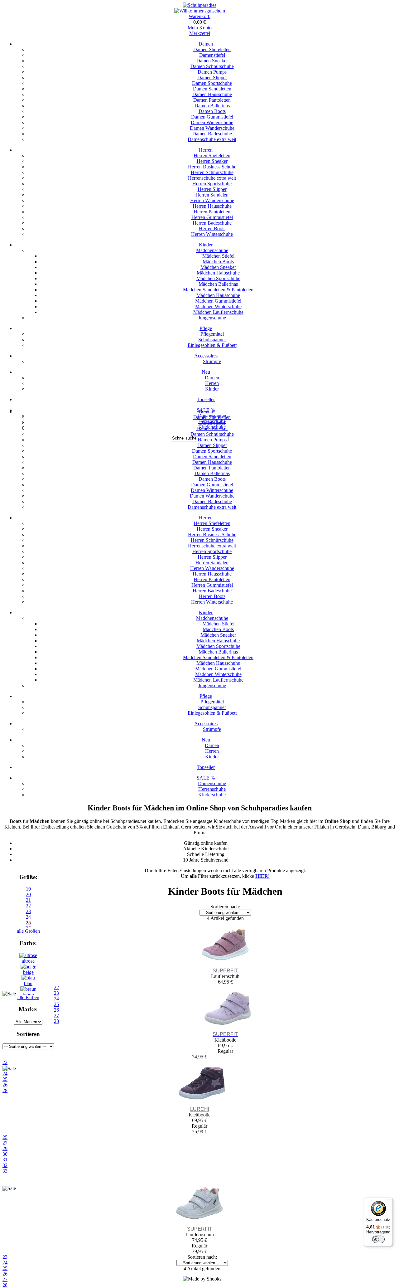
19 (28, 889)
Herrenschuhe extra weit (212, 178)
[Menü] (389, 1201)
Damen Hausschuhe (212, 94)
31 (4, 1159)
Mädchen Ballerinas (218, 284)
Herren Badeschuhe (212, 223)
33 (4, 1171)
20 (28, 894)
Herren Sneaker (212, 161)
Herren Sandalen (211, 194)
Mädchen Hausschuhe (218, 295)
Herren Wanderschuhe (212, 200)
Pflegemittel (212, 334)
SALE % (206, 777)
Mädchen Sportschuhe (218, 278)
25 (4, 1137)
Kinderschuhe (212, 794)
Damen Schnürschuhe (212, 66)
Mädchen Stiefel (218, 256)
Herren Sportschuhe (212, 183)
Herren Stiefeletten (212, 155)
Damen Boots (212, 111)
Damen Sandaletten (212, 88)
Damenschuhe (212, 783)
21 (28, 900)
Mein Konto (200, 27)
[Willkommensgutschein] (199, 10)
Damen (206, 43)
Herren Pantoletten (212, 211)
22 (28, 905)
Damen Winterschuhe (212, 122)
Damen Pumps (212, 72)
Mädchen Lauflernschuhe (218, 312)
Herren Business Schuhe (212, 166)
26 (4, 1273)
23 (28, 911)
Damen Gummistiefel (212, 116)
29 (4, 1148)
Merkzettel (199, 33)
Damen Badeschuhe (212, 133)
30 (4, 1154)
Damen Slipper (212, 77)
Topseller (206, 399)
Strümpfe (212, 361)
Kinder (206, 244)
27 (4, 1142)
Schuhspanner (212, 339)
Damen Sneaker (212, 60)
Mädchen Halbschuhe (218, 272)
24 (28, 917)
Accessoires (206, 355)
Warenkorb (199, 16)
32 (4, 1165)
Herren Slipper (212, 189)
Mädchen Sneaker (218, 267)
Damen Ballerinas (212, 105)
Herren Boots (212, 228)
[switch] (378, 1239)
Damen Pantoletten (212, 100)
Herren (206, 150)
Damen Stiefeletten (212, 49)
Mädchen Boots (218, 261)
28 (4, 1285)
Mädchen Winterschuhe (218, 306)
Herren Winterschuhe (212, 234)
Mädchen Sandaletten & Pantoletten (218, 289)
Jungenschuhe (212, 317)
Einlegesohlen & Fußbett (212, 345)
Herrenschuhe (212, 789)
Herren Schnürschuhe (212, 172)
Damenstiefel (212, 55)
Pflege (206, 328)
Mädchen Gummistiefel (218, 301)
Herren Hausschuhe (212, 206)
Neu (206, 372)
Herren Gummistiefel (212, 217)
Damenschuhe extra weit (212, 139)
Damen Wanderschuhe (212, 128)
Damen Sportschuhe (212, 83)
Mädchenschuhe (212, 250)
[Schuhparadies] (199, 5)
